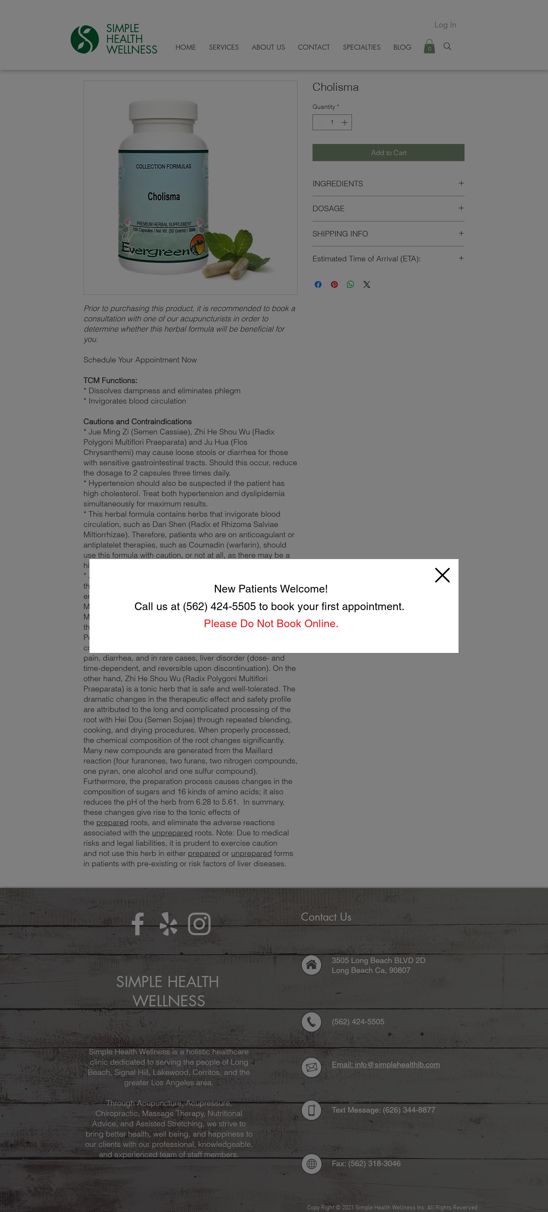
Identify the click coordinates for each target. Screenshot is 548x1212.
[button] (442, 575)
